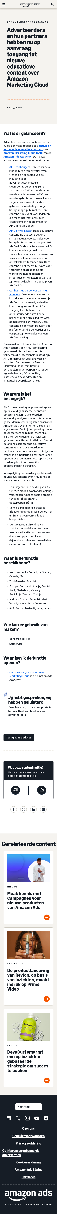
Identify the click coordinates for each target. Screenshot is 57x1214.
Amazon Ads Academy (18, 156)
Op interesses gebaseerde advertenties (20, 1153)
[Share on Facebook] (13, 809)
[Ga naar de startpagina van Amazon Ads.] (28, 1195)
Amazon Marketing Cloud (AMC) (24, 153)
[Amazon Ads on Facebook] (46, 1118)
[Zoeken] (52, 4)
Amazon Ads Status (28, 1170)
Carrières (29, 1177)
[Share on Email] (43, 809)
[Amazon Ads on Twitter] (18, 1118)
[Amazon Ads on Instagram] (27, 1118)
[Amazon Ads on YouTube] (36, 1118)
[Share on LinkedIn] (33, 809)
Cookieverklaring (28, 1162)
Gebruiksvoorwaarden (28, 1136)
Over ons (28, 1128)
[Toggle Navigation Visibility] (4, 4)
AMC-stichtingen (19, 167)
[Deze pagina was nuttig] (41, 791)
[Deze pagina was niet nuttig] (15, 791)
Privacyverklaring (28, 1143)
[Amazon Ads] (28, 4)
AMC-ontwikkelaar (20, 230)
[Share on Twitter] (23, 809)
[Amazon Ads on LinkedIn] (8, 1118)
